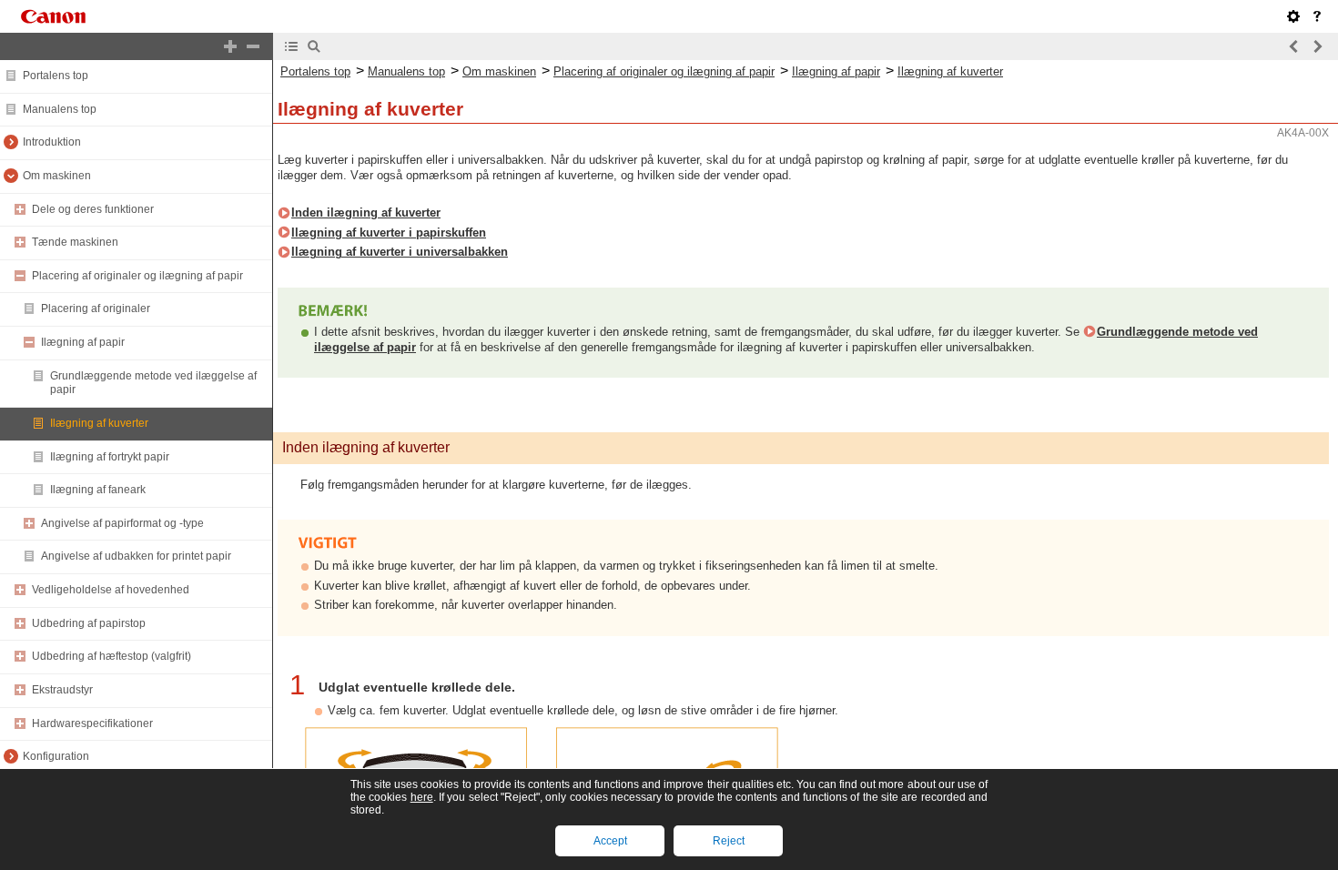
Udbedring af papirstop (89, 623)
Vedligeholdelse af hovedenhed (110, 589)
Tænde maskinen (75, 242)
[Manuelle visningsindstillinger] (1293, 16)
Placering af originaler (95, 308)
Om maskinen (57, 175)
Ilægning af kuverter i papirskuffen (388, 232)
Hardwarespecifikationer (92, 723)
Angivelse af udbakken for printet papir (136, 556)
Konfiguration (56, 756)
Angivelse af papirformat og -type (122, 523)
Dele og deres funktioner (93, 209)
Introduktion (52, 142)
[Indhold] (291, 46)
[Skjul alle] (253, 46)
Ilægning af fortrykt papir (109, 456)
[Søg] (314, 46)
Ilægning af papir (83, 342)
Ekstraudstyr (62, 689)
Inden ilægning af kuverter (366, 212)
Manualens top (59, 109)
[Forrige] (1294, 46)
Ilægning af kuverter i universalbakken (399, 251)
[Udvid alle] (230, 46)
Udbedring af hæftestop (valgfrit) (111, 656)
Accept (610, 841)
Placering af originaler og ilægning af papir (137, 275)
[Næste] (1317, 46)
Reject (729, 841)
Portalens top (55, 75)
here (422, 797)
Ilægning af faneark (98, 489)
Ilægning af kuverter (99, 423)
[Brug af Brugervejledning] (1317, 16)
